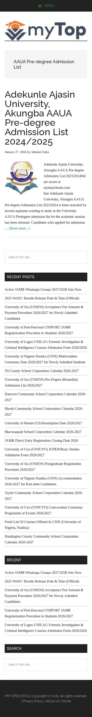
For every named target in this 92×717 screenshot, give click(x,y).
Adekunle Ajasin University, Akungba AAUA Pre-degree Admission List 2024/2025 (40, 118)
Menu (49, 6)
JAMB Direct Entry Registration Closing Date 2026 (41, 440)
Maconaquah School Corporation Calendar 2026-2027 (43, 432)
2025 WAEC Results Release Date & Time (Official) (42, 298)
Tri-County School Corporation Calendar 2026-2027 (42, 371)
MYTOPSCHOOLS (46, 31)
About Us (52, 701)
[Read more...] (19, 228)
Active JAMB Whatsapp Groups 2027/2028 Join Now (43, 289)
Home (66, 701)
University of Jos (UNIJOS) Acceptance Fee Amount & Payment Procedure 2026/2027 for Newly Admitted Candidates (44, 312)
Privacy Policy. (33, 701)
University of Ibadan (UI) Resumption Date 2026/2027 (43, 423)
